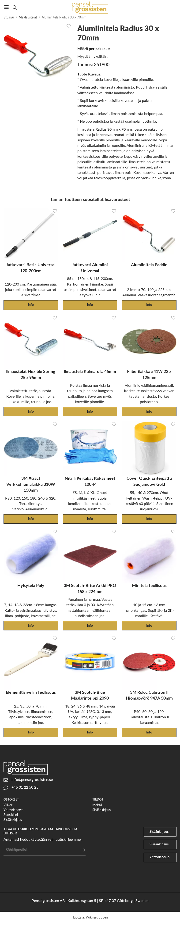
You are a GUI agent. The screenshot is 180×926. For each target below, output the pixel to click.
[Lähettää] (83, 850)
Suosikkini (11, 815)
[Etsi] (15, 7)
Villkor (8, 805)
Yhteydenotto (13, 810)
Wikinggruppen (97, 917)
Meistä (97, 805)
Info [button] (31, 305)
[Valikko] (6, 7)
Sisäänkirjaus (13, 820)
